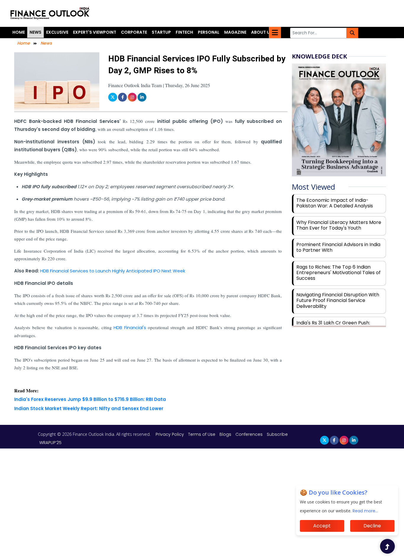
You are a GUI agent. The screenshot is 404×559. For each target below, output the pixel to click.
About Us (261, 32)
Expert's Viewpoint (94, 32)
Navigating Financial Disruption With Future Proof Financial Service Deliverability (337, 300)
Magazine (235, 32)
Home (18, 32)
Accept (322, 525)
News (35, 32)
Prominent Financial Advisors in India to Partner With (338, 247)
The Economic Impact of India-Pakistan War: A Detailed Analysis (334, 203)
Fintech (184, 32)
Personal (208, 32)
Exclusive (57, 32)
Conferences (249, 434)
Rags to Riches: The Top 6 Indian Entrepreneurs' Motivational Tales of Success (338, 273)
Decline (372, 525)
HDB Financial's (131, 327)
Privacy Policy (170, 434)
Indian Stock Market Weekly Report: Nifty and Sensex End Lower (88, 408)
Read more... (365, 511)
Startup (161, 32)
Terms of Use (202, 434)
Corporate (134, 32)
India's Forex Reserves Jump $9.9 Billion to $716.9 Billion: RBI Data (90, 399)
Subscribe (277, 434)
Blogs (225, 434)
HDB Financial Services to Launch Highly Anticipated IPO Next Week (112, 271)
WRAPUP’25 (50, 443)
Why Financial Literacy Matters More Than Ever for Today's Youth (338, 225)
